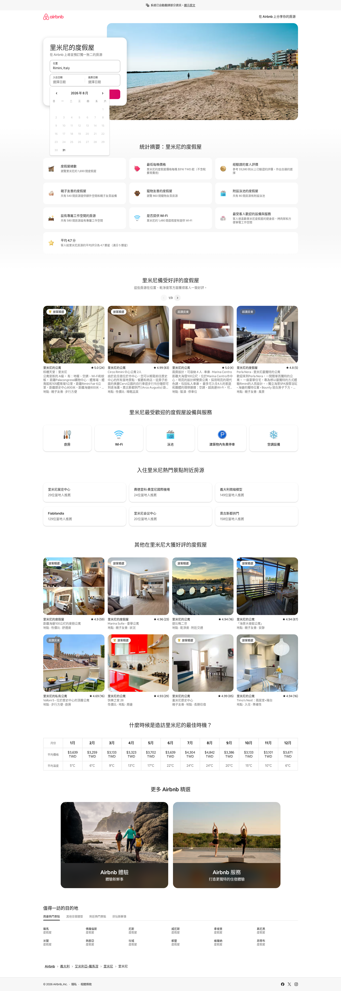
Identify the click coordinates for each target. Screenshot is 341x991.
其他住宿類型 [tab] (74, 916)
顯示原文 (189, 5)
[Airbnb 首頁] (53, 16)
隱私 (74, 984)
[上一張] (164, 298)
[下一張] (177, 298)
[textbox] (67, 82)
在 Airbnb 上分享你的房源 (277, 17)
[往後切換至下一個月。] (102, 93)
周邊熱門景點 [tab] (51, 916)
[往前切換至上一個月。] (57, 93)
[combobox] (85, 68)
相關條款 (86, 984)
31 (64, 150)
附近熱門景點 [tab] (97, 916)
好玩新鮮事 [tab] (119, 916)
